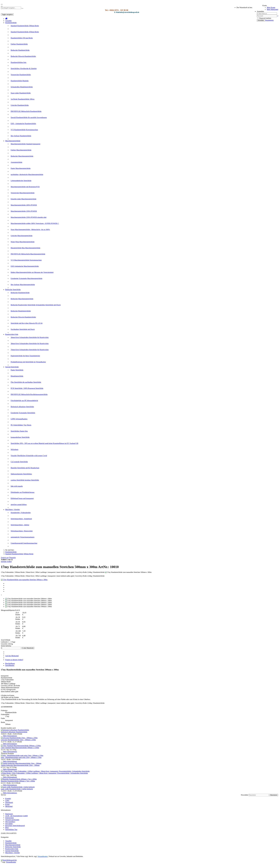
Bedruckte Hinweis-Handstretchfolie (23, 56)
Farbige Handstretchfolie (19, 44)
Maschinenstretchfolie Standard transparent (25, 144)
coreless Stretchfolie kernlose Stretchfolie (25, 480)
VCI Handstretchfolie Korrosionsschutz (24, 130)
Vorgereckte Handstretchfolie (21, 75)
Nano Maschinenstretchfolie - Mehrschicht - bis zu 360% (30, 229)
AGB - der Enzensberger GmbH (16, 816)
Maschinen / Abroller (12, 509)
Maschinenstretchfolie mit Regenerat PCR (25, 187)
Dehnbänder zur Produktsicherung (22, 492)
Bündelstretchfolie (17, 376)
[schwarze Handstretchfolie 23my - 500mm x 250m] (19, 738)
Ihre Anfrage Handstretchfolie (21, 136)
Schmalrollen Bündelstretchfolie (22, 87)
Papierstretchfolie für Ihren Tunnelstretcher (25, 356)
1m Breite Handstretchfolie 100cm (22, 99)
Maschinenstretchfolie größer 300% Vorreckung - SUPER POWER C (35, 223)
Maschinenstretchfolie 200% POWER (24, 205)
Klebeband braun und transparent (22, 498)
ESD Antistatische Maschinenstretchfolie (25, 266)
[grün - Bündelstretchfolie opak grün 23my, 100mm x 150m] (22, 755)
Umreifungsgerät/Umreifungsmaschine (24, 543)
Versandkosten (11, 862)
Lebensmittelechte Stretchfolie (21, 181)
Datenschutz (9, 818)
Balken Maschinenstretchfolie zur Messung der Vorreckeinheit (32, 272)
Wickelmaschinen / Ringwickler (22, 531)
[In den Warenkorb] (2, 736)
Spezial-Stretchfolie (12, 367)
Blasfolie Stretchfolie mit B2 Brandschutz (25, 468)
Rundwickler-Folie (11, 334)
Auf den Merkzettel (12, 656)
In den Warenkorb (27, 648)
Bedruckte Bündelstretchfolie (21, 311)
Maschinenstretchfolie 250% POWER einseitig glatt (28, 217)
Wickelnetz (14, 449)
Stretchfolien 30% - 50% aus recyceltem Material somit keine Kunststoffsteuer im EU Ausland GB (44, 443)
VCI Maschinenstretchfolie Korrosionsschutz (26, 260)
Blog (7, 828)
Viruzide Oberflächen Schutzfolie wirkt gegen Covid (29, 456)
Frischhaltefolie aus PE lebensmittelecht (24, 400)
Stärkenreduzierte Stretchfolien (21, 474)
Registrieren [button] (269, 20)
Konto (7, 804)
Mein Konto (271, 7)
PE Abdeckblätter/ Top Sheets (21, 425)
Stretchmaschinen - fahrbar (20, 525)
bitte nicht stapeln (17, 486)
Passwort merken (265, 18)
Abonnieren (273, 795)
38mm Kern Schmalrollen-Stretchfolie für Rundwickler (30, 343)
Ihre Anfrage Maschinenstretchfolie (23, 284)
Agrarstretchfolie (16, 162)
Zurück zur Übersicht (8, 558)
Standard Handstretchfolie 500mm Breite (25, 26)
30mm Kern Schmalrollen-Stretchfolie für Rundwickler (30, 337)
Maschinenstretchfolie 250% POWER (24, 211)
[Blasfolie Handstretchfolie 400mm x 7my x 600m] (19, 779)
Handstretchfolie (11, 23)
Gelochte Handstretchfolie (20, 105)
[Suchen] (22, 8)
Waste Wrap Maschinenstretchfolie (22, 242)
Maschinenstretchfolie (12, 141)
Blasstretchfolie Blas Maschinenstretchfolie (25, 248)
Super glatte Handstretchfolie (21, 93)
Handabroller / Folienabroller (21, 513)
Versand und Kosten (12, 820)
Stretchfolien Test (11, 829)
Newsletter (244, 795)
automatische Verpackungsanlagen (22, 537)
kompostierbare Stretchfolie (20, 437)
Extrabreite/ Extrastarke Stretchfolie (23, 413)
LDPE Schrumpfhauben (19, 419)
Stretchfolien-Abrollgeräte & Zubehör (24, 68)
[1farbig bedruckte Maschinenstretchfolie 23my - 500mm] (21, 763)
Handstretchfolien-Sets (18, 62)
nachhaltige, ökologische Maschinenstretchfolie (27, 174)
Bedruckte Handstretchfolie (20, 50)
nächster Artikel (6, 561)
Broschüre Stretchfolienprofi (15, 826)
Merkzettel (9, 806)
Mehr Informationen (10, 736)
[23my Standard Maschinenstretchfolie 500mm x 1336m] (21, 746)
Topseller (8, 21)
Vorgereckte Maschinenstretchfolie (22, 193)
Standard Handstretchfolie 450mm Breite (25, 32)
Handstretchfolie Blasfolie (20, 81)
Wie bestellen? (10, 822)
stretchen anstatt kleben (19, 504)
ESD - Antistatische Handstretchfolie (23, 124)
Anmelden (261, 20)
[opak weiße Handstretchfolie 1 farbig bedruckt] (18, 787)
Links (7, 800)
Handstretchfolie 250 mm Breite (22, 38)
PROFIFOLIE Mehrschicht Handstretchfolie (26, 111)
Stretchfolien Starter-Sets (19, 431)
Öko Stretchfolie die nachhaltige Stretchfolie (26, 382)
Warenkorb (9, 802)
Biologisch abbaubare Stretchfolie (22, 407)
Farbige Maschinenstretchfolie (21, 150)
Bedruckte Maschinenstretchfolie (22, 156)
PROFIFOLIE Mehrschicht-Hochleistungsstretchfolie (29, 394)
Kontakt (8, 798)
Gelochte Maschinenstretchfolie (21, 236)
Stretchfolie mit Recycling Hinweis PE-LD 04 (26, 323)
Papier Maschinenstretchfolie (21, 168)
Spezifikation (9, 665)
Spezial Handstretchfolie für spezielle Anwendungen (29, 117)
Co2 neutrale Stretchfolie (19, 462)
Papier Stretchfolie (17, 370)
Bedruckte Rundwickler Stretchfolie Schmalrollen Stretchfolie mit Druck (36, 305)
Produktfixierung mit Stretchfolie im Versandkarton (28, 362)
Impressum (9, 814)
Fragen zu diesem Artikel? (14, 660)
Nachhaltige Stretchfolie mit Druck (23, 329)
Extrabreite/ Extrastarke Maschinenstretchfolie (26, 278)
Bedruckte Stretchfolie (13, 290)
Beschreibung (10, 663)
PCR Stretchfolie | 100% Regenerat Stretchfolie (27, 388)
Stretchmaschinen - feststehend (21, 519)
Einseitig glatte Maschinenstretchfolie (23, 199)
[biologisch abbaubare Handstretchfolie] (15, 730)
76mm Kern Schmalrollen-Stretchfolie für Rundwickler (30, 350)
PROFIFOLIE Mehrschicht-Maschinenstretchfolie (28, 254)
